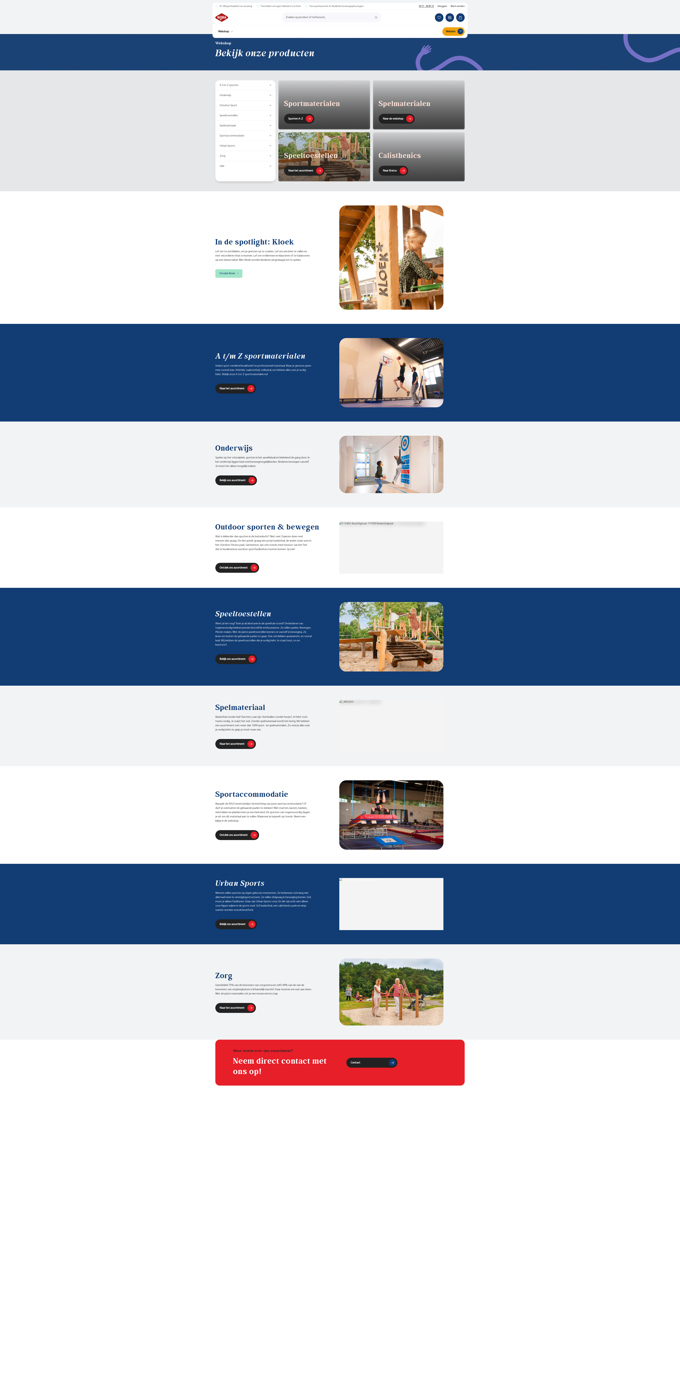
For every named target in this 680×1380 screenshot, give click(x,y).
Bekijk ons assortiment (233, 480)
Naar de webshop (393, 118)
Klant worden (458, 6)
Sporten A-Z (295, 118)
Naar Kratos (390, 170)
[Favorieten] (439, 17)
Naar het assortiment (300, 170)
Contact (355, 1062)
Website (450, 31)
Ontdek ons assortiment (234, 567)
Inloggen (442, 6)
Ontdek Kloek (227, 273)
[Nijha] (221, 17)
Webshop (223, 31)
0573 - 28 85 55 (426, 6)
